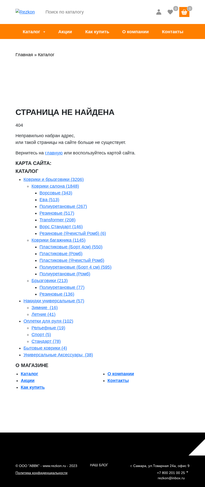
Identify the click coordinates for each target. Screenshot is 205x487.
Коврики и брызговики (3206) (54, 179)
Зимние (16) (45, 307)
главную (54, 152)
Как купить (97, 31)
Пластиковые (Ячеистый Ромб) (72, 260)
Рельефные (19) (48, 327)
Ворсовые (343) (56, 192)
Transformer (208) (58, 219)
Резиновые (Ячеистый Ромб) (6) (73, 233)
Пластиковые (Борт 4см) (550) (71, 246)
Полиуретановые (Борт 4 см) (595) (76, 267)
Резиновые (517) (57, 213)
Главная (24, 54)
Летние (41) (44, 314)
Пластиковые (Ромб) (61, 253)
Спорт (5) (41, 334)
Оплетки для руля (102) (48, 321)
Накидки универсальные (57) (54, 300)
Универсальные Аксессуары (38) (58, 354)
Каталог (31, 31)
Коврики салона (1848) (55, 186)
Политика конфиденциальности (42, 473)
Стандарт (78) (46, 341)
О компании (135, 31)
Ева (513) (49, 199)
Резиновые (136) (57, 294)
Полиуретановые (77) (62, 287)
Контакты (172, 31)
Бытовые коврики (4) (45, 348)
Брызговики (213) (50, 280)
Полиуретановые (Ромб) (65, 273)
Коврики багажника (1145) (59, 240)
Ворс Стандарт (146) (61, 226)
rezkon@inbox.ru (171, 478)
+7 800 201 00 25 (171, 473)
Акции (65, 31)
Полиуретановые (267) (63, 206)
